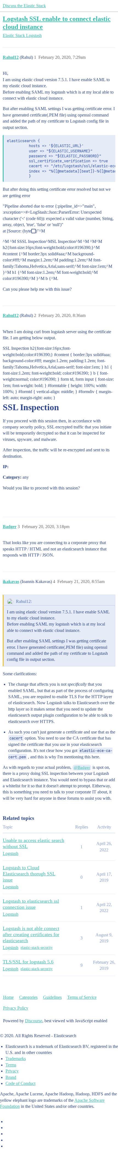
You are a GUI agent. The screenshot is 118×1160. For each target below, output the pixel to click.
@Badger (82, 767)
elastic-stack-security (37, 948)
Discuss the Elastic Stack (24, 5)
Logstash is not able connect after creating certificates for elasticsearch (31, 934)
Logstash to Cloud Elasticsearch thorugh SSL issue (29, 874)
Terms (10, 1065)
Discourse (33, 1020)
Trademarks (15, 1058)
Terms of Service (82, 997)
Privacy (12, 1071)
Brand (10, 1077)
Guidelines (52, 997)
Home (8, 997)
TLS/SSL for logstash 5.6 (28, 962)
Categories (28, 997)
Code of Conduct (20, 1083)
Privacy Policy (15, 1008)
